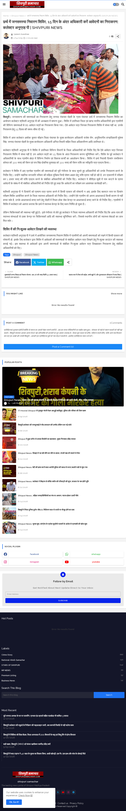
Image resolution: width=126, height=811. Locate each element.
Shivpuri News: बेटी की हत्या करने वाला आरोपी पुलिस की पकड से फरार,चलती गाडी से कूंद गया (52, 467)
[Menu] (4, 4)
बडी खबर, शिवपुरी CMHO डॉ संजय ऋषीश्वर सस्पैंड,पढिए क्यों (26, 744)
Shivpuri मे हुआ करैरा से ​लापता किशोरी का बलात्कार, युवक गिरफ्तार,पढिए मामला (47, 439)
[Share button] (68, 262)
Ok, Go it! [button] (14, 802)
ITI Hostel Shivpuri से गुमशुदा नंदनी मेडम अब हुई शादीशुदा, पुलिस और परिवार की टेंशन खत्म (52, 410)
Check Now (24, 795)
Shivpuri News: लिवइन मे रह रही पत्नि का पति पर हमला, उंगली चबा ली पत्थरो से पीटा (49, 453)
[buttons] (58, 792)
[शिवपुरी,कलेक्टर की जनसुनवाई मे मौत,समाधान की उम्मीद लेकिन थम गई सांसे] (9, 428)
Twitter (40, 262)
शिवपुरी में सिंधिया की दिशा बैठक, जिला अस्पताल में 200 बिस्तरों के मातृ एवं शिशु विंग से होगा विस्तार (39, 734)
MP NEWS (62, 670)
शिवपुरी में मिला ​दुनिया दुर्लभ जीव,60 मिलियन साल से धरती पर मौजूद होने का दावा (46, 510)
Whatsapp (57, 262)
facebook (34, 554)
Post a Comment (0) (63, 346)
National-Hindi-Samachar (62, 660)
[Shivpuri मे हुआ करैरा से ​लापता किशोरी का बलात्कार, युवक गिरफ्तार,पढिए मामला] (9, 443)
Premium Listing (62, 675)
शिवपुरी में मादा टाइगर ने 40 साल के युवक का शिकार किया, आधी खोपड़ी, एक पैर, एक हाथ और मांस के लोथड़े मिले (44, 753)
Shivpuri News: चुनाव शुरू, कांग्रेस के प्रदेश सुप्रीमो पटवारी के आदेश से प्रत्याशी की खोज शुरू (52, 524)
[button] (116, 4)
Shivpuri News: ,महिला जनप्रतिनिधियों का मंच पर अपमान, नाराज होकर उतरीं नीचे (48, 495)
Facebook (24, 262)
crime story (62, 655)
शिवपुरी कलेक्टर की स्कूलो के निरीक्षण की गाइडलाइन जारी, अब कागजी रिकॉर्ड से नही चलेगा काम (38, 725)
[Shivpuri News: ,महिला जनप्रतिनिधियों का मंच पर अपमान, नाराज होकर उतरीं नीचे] (9, 499)
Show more (116, 293)
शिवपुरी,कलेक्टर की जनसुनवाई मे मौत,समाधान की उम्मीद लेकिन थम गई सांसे (44, 425)
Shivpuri (17, 255)
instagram (34, 562)
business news (62, 680)
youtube (96, 562)
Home (6, 16)
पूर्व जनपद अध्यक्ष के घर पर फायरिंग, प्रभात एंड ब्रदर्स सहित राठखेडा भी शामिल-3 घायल (35, 716)
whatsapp (95, 554)
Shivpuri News (18, 16)
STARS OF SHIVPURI (62, 665)
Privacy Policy (77, 803)
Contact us (63, 803)
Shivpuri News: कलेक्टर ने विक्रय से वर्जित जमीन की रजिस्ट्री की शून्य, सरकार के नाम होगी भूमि (53, 481)
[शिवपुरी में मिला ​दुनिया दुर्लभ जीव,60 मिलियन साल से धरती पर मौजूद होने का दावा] (9, 513)
